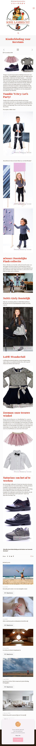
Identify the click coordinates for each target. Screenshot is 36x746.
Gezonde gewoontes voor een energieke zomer (15, 589)
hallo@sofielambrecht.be (18, 1)
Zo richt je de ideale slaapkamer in (12, 650)
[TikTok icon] (22, 3)
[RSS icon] (24, 3)
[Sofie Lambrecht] (18, 18)
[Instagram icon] (20, 3)
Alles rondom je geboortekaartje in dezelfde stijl (15, 621)
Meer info (18, 735)
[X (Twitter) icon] (14, 3)
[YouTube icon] (16, 3)
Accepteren (18, 739)
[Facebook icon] (11, 3)
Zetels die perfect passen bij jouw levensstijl (14, 715)
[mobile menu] (33, 8)
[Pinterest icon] (18, 3)
